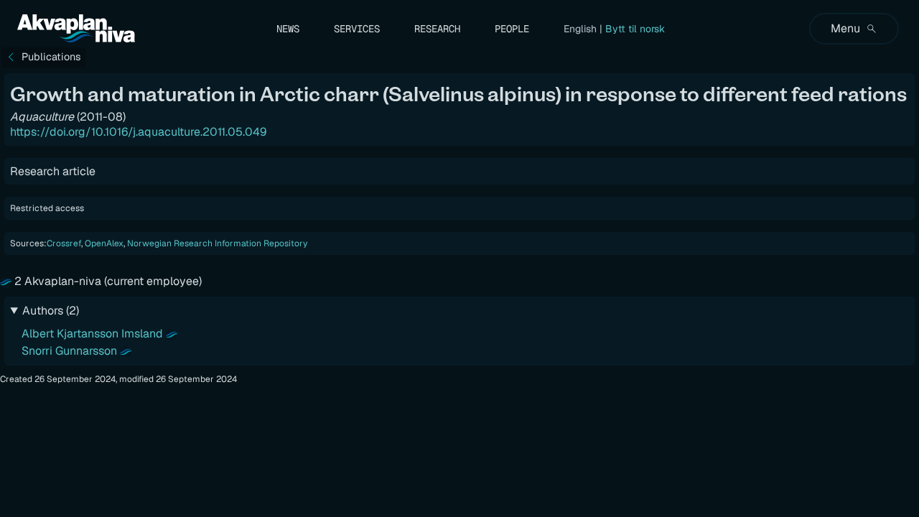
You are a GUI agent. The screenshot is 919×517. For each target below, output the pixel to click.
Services (357, 28)
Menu (845, 28)
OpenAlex (104, 243)
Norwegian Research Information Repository (217, 243)
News (287, 28)
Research (437, 28)
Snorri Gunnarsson (69, 350)
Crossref (64, 243)
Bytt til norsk (635, 28)
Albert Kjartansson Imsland (92, 333)
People (512, 28)
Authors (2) (50, 310)
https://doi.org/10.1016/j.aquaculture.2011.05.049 (138, 131)
